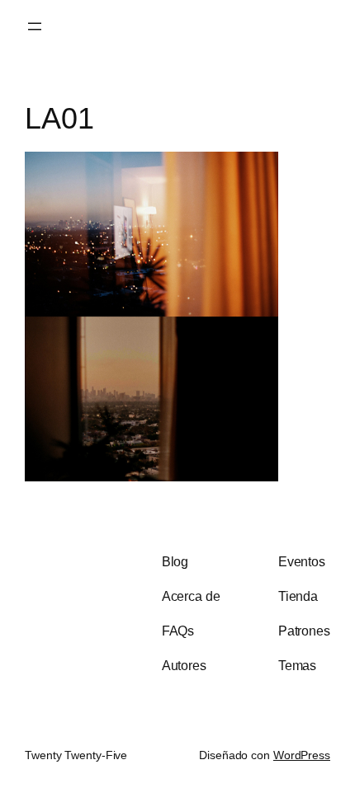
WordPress (301, 755)
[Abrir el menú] (35, 26)
